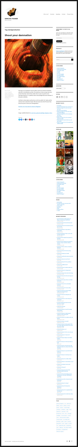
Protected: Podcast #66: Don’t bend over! (64, 222)
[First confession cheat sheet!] (69, 170)
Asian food (69, 403)
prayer (66, 423)
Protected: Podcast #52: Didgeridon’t (64, 270)
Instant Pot (58, 411)
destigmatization (10, 96)
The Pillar (59, 77)
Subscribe (59, 41)
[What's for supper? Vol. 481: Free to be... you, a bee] (60, 152)
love (66, 413)
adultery (6, 93)
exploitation (7, 97)
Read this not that (60, 75)
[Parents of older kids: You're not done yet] (60, 144)
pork (63, 423)
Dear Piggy (59, 105)
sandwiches (68, 425)
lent (63, 413)
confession (63, 409)
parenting (58, 421)
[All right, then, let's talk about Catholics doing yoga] (69, 144)
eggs (67, 409)
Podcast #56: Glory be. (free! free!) (63, 259)
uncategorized (64, 429)
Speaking (58, 14)
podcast (58, 73)
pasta (62, 421)
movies (69, 415)
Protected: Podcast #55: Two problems (64, 261)
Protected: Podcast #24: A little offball (64, 358)
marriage (69, 413)
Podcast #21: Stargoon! (61, 367)
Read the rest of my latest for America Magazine (29, 106)
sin (10, 97)
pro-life (70, 423)
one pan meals (59, 419)
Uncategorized (60, 192)
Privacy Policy (70, 14)
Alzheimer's (10, 93)
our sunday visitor (66, 419)
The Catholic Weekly (61, 76)
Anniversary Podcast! (61, 306)
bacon (61, 405)
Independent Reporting (61, 69)
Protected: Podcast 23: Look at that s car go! (65, 361)
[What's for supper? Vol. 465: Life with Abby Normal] (69, 161)
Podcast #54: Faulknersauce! (62, 264)
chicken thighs (66, 407)
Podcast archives (60, 209)
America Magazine (8, 92)
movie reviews (64, 415)
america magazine (8, 94)
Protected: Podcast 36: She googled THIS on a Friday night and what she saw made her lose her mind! (65, 325)
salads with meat (62, 425)
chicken (61, 407)
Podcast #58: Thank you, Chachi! (63, 253)
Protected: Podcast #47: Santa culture (64, 287)
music (58, 417)
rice (57, 425)
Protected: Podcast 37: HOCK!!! (62, 321)
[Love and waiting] (69, 152)
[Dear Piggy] (69, 135)
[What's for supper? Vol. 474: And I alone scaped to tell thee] (60, 170)
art (65, 403)
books (68, 405)
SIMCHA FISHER (11, 19)
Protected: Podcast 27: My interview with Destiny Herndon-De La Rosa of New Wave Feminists (65, 347)
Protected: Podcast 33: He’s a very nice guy (65, 332)
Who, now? (46, 14)
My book (52, 14)
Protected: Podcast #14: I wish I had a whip (65, 393)
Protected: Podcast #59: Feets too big (64, 250)
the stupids (59, 429)
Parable (58, 71)
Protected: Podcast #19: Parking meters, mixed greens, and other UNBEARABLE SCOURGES (64, 375)
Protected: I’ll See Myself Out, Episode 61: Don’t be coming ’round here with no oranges (64, 242)
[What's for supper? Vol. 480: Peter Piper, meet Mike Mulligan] (60, 161)
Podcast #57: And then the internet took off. (65, 256)
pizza (65, 421)
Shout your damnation (18, 35)
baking (65, 405)
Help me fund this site (60, 51)
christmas (58, 409)
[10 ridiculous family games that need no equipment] (60, 135)
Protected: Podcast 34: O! (61, 329)
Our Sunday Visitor (60, 70)
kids (67, 411)
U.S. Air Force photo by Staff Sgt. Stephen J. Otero (41, 113)
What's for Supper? (60, 80)
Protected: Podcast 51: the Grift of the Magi (65, 273)
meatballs (58, 415)
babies (58, 405)
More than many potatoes (62, 110)
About (58, 208)
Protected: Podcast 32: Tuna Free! (63, 334)
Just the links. (59, 202)
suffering (61, 427)
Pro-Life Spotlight (60, 74)
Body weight (59, 116)
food (70, 409)
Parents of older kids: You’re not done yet (65, 106)
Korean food (59, 413)
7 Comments (7, 98)
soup (57, 427)
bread (58, 407)
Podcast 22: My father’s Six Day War (63, 364)
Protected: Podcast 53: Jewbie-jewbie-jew (64, 267)
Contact (63, 14)
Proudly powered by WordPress (18, 441)
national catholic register (64, 417)
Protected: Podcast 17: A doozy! (62, 383)
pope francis (59, 423)
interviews (63, 411)
